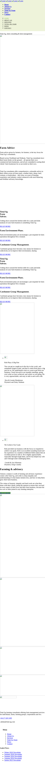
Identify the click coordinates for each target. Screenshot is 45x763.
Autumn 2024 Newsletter (13, 758)
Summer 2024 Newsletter (13, 756)
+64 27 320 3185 (6, 718)
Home (9, 734)
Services (10, 738)
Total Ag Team (12, 740)
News (9, 742)
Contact (9, 744)
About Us (10, 736)
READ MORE (5, 493)
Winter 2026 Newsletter (12, 752)
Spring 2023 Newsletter (12, 760)
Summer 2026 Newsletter (13, 754)
